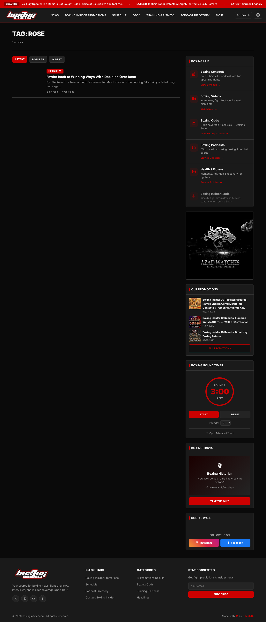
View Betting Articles (213, 133)
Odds (136, 15)
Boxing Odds (145, 584)
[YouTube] (33, 598)
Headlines (55, 71)
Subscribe (221, 594)
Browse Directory (211, 157)
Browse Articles (210, 182)
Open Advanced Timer (221, 433)
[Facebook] (42, 598)
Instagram (206, 542)
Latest (20, 59)
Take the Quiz (219, 501)
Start (204, 414)
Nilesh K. (248, 616)
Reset (235, 414)
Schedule (119, 15)
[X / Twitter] (15, 598)
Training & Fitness (160, 15)
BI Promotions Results (150, 577)
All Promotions (220, 348)
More (220, 15)
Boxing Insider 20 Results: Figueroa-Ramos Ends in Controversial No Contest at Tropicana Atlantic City (225, 303)
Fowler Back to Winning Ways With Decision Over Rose (91, 77)
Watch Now (207, 109)
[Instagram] (24, 598)
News (55, 15)
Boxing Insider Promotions (85, 15)
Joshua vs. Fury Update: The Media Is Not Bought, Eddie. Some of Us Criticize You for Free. (62, 3)
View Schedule (209, 84)
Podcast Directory (195, 15)
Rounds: (214, 422)
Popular (38, 59)
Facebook (237, 542)
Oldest (57, 59)
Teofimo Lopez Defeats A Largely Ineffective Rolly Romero (177, 3)
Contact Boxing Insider (100, 597)
